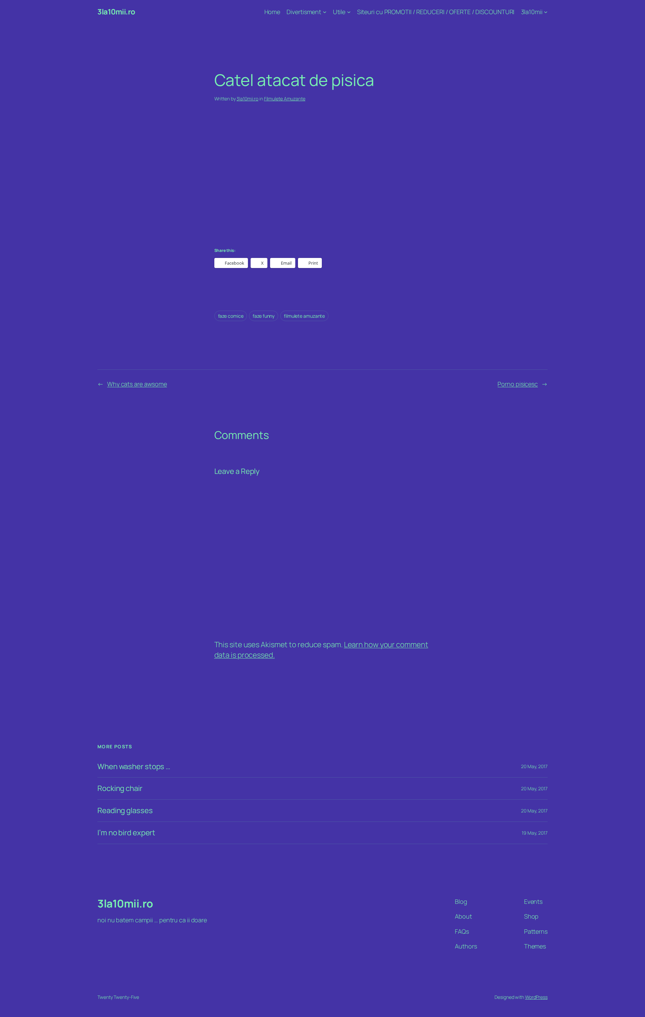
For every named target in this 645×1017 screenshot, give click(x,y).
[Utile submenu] (349, 12)
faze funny (263, 316)
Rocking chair (119, 788)
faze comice (231, 316)
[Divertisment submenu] (325, 12)
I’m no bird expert (126, 833)
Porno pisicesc (518, 384)
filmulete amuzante (304, 316)
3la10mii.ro (116, 12)
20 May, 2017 (534, 766)
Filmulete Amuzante (284, 98)
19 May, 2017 (535, 833)
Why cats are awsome (137, 384)
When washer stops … (133, 766)
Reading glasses (125, 810)
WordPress (536, 997)
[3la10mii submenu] (546, 12)
